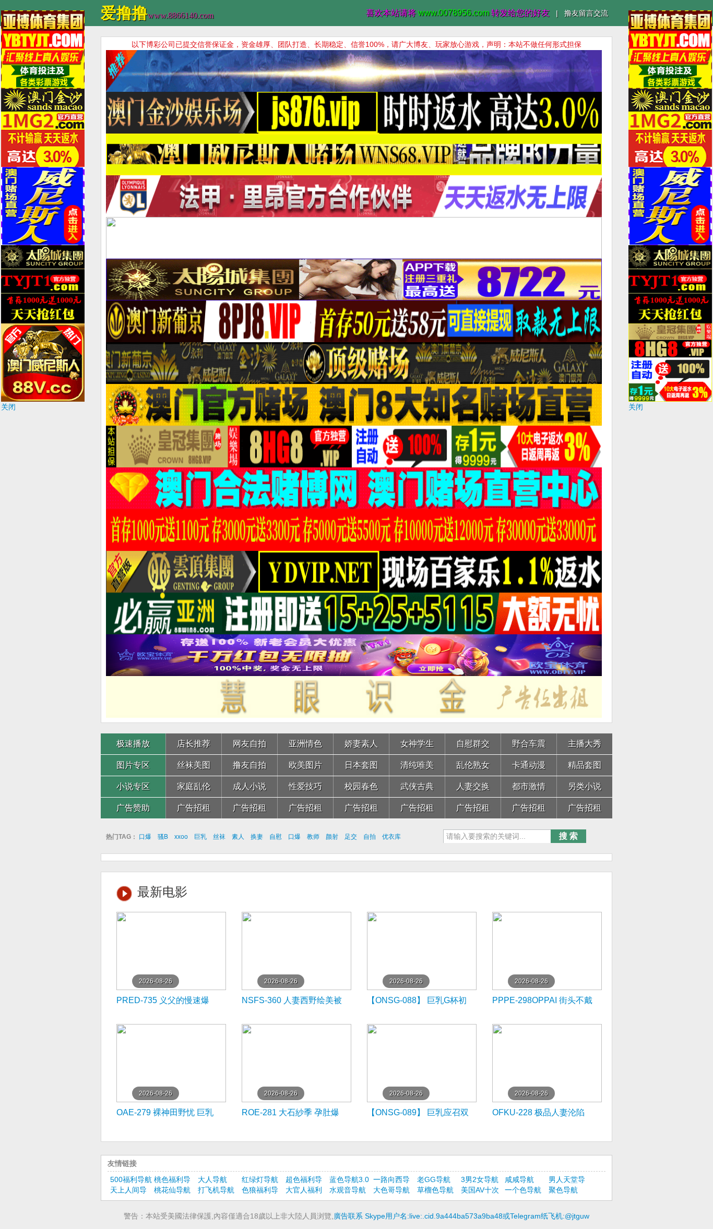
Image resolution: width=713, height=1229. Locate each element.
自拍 (369, 836)
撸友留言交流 (586, 13)
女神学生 (417, 743)
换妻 (257, 836)
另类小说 (584, 786)
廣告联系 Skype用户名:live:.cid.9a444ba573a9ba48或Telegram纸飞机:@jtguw (461, 1216)
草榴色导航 (435, 1190)
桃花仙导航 (172, 1190)
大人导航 (212, 1179)
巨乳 (200, 836)
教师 (313, 836)
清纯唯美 (417, 765)
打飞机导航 (216, 1190)
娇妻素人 (361, 743)
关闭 (8, 407)
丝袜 (219, 836)
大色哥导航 (391, 1190)
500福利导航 (131, 1179)
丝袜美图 (193, 765)
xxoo (181, 836)
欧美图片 (305, 765)
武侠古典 (417, 786)
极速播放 (133, 743)
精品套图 (584, 765)
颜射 (332, 836)
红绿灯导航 (260, 1179)
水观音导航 (347, 1190)
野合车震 (528, 743)
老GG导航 (433, 1179)
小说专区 (133, 786)
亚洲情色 (305, 743)
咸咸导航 (519, 1179)
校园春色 (361, 786)
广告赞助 (133, 807)
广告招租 (193, 807)
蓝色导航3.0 (349, 1179)
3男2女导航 (479, 1179)
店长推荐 (193, 743)
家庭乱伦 (193, 786)
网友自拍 (249, 743)
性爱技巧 (305, 786)
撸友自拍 (249, 765)
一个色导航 (523, 1190)
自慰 (275, 836)
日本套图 (361, 765)
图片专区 (133, 765)
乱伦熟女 (473, 765)
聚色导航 (563, 1190)
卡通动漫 (528, 765)
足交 (350, 836)
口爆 (145, 836)
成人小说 (249, 786)
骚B (163, 836)
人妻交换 (473, 786)
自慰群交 (473, 743)
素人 (238, 836)
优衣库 (391, 836)
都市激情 (528, 786)
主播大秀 (584, 743)
